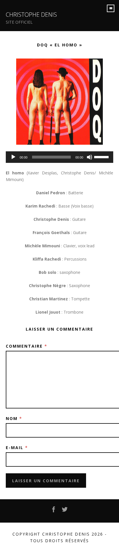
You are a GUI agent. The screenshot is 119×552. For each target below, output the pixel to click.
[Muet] (89, 157)
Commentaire (26, 346)
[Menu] (110, 8)
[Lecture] (13, 157)
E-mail (17, 447)
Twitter (65, 511)
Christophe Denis (31, 14)
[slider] (102, 156)
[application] (59, 157)
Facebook (54, 511)
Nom (14, 418)
